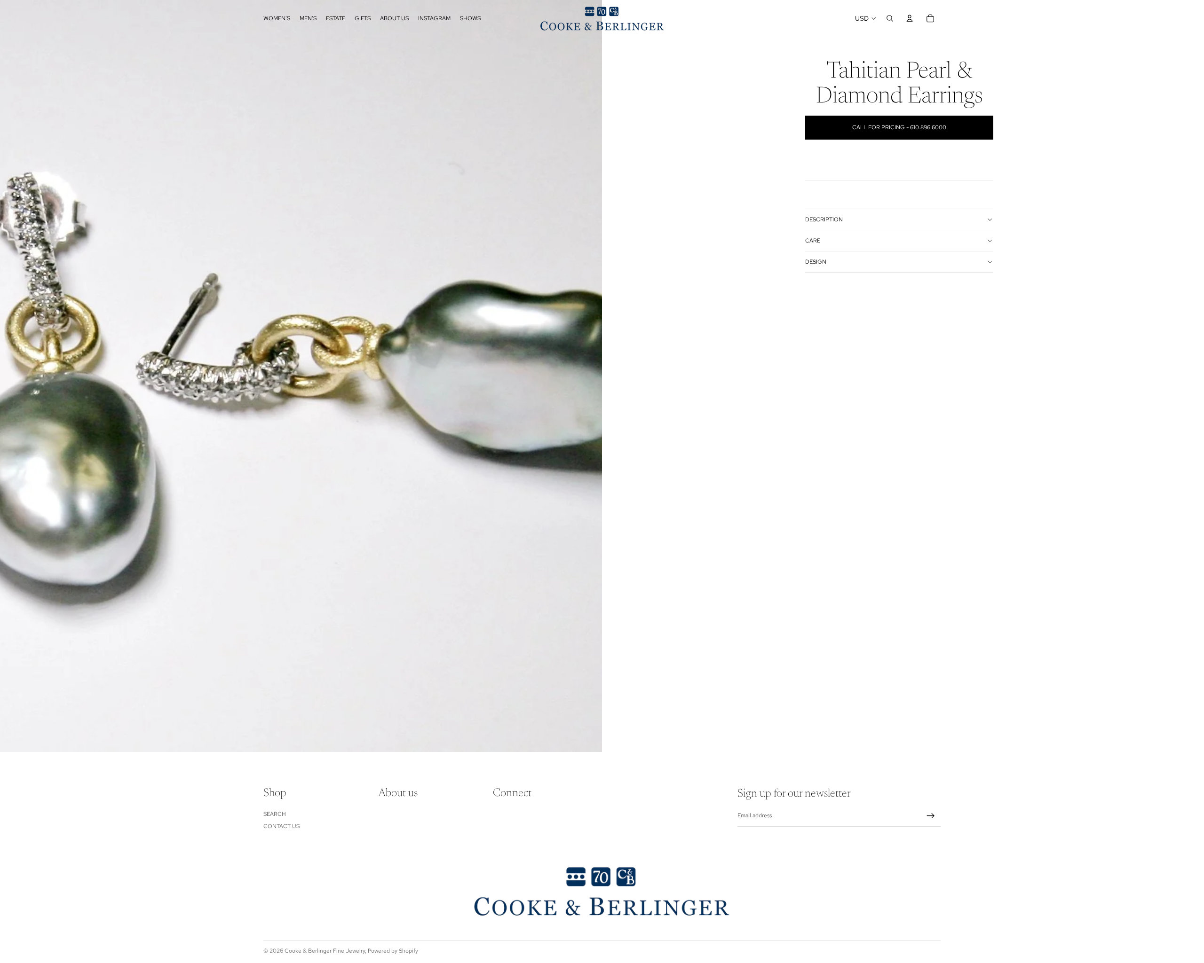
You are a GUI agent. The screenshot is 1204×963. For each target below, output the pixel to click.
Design (815, 262)
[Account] (909, 18)
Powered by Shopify (393, 951)
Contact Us (281, 826)
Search (274, 814)
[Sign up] (931, 816)
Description (824, 219)
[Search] (889, 18)
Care (812, 240)
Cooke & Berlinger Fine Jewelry (325, 951)
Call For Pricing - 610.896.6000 (899, 127)
